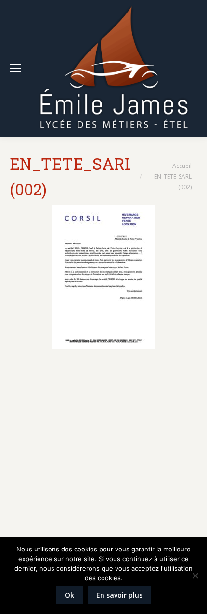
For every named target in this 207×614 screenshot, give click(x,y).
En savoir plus (119, 595)
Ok (69, 595)
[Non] (195, 575)
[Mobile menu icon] (15, 68)
